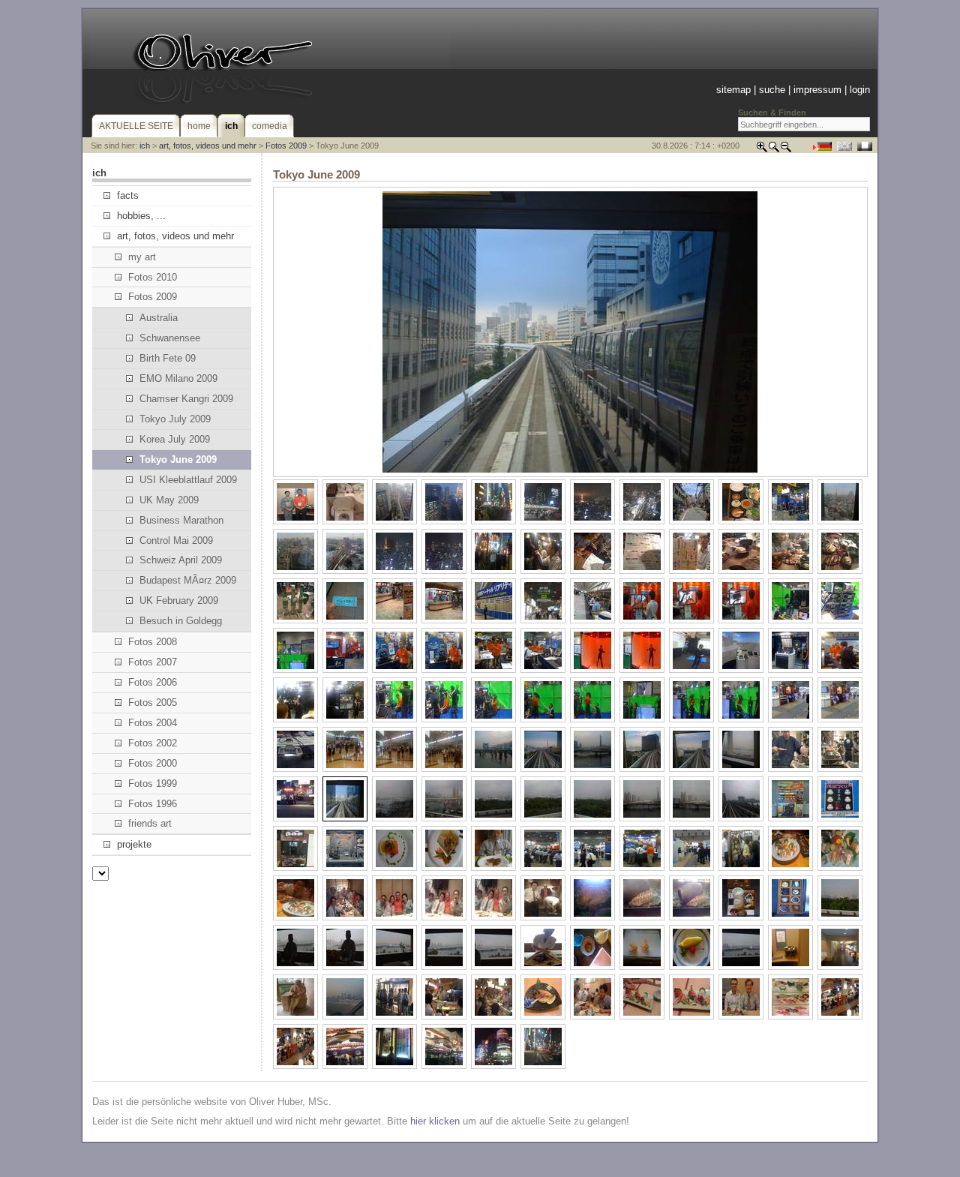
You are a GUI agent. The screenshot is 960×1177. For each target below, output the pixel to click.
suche (772, 89)
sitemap (733, 89)
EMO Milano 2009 (179, 378)
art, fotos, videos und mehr (207, 145)
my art (142, 257)
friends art (150, 823)
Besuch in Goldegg (181, 620)
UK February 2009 (179, 600)
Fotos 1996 (152, 803)
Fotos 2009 (286, 145)
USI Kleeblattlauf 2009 (188, 479)
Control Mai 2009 (176, 540)
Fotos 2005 (152, 702)
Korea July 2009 (175, 439)
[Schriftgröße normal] (774, 149)
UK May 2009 (169, 500)
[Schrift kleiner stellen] (786, 149)
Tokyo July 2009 (175, 419)
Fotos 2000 (152, 763)
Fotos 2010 (152, 277)
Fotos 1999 (152, 783)
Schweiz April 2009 (181, 560)
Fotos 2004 (152, 722)
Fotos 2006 (152, 682)
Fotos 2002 (152, 743)
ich (145, 145)
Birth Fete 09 (168, 358)
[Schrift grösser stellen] (762, 149)
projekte (134, 844)
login (860, 89)
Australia (159, 317)
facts (128, 195)
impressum (818, 89)
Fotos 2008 (152, 641)
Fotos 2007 (152, 662)
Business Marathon (182, 520)
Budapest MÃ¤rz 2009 (188, 580)
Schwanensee (170, 338)
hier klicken (435, 1121)
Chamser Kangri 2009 (186, 398)
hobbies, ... (141, 215)
